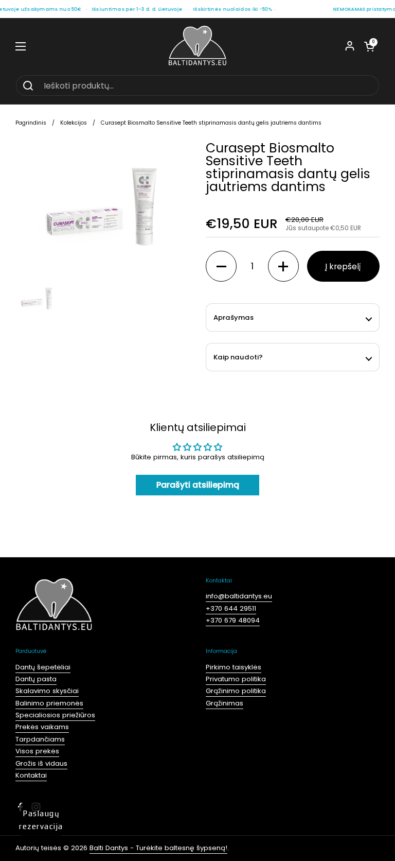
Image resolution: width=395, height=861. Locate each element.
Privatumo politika (236, 679)
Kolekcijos (73, 123)
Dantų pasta (36, 679)
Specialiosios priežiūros (55, 715)
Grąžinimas (224, 703)
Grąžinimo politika (236, 691)
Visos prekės (37, 751)
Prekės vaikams (42, 727)
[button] (369, 46)
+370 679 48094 (233, 620)
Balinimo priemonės (49, 703)
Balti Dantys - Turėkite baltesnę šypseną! (158, 848)
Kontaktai (31, 775)
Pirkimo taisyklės (233, 667)
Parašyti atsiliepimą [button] (197, 485)
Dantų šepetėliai (42, 667)
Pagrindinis (30, 123)
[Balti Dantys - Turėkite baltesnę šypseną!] (197, 46)
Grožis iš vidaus (41, 763)
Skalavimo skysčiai (47, 691)
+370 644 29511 (231, 608)
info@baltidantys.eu (239, 596)
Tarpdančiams (40, 739)
